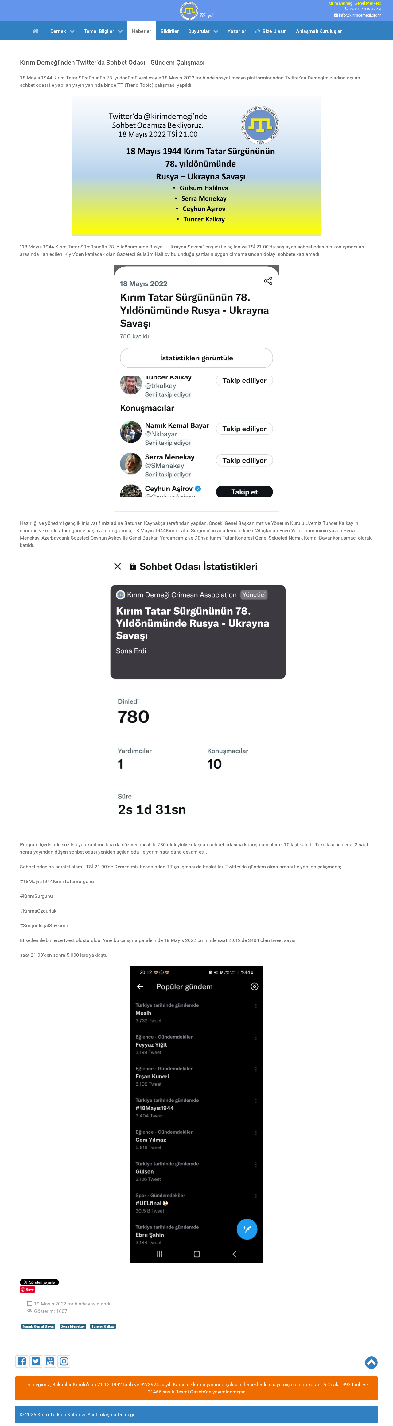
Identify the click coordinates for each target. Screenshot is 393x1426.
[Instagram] (63, 1361)
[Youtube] (50, 1361)
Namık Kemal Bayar (38, 1326)
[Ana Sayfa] (36, 30)
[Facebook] (21, 1361)
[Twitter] (35, 1361)
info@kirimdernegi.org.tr (360, 15)
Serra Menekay (73, 1326)
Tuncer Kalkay (103, 1326)
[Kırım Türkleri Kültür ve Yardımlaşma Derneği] (196, 10)
